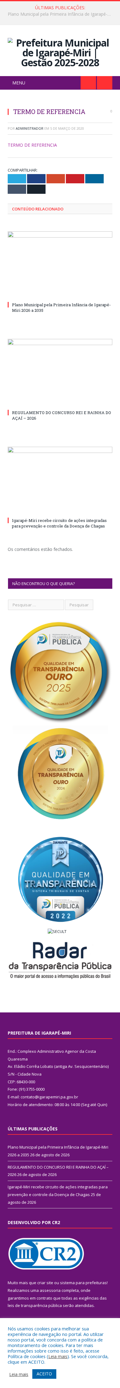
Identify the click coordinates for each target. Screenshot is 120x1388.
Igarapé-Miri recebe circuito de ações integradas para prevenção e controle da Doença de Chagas (59, 523)
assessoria (50, 1290)
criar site (45, 1282)
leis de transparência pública (35, 1305)
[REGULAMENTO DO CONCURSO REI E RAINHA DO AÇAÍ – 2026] (60, 373)
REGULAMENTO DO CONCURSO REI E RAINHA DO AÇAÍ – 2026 (61, 14)
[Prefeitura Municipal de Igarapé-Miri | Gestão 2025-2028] (60, 51)
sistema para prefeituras (83, 1282)
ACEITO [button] (44, 1374)
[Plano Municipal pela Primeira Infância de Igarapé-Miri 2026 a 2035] (60, 265)
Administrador (29, 128)
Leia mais (57, 1356)
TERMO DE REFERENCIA (32, 145)
